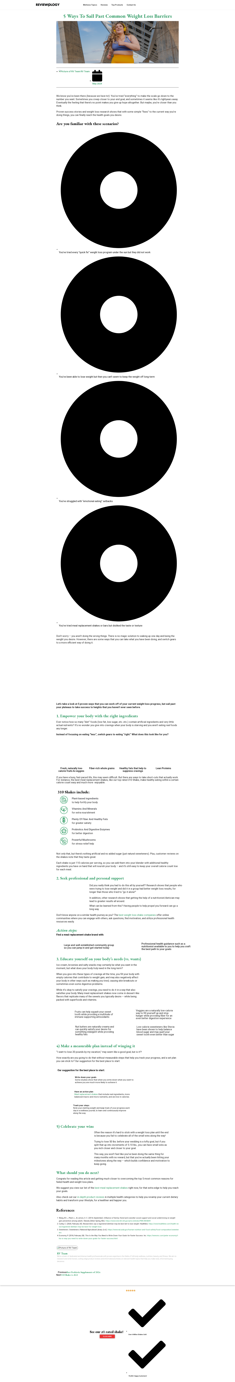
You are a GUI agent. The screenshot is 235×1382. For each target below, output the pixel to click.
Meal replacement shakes (86, 1094)
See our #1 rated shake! (106, 1332)
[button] (140, 5)
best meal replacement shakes (111, 1187)
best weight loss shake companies (137, 915)
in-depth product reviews (90, 1197)
